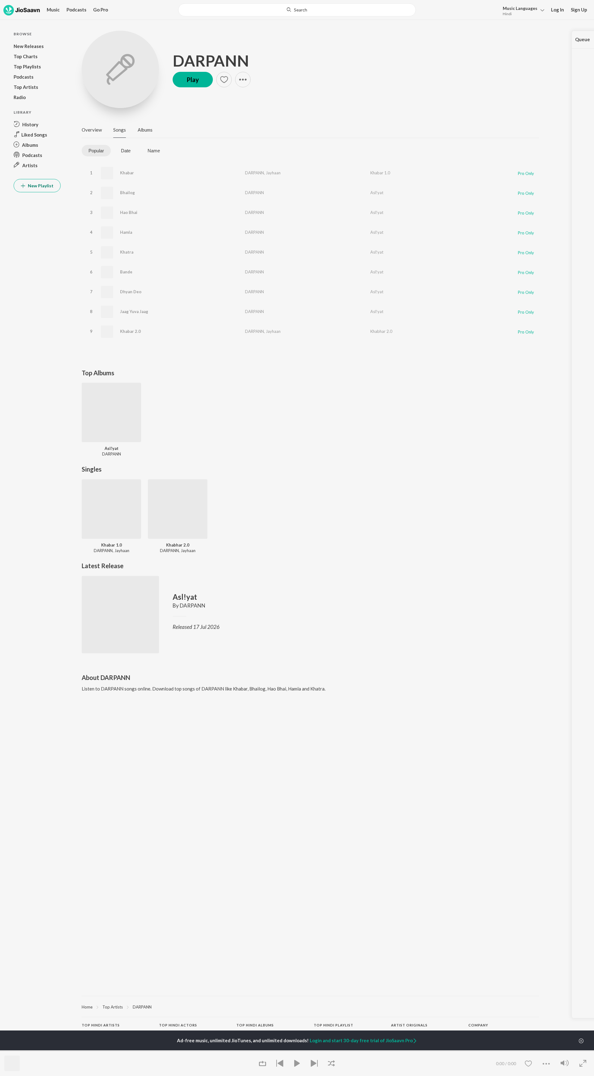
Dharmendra (170, 1050)
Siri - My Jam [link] (402, 1050)
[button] (521, 10)
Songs (119, 130)
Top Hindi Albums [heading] (255, 1025)
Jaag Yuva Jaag (134, 311)
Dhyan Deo (130, 291)
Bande (126, 271)
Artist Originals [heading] (409, 1025)
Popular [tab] (96, 150)
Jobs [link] (472, 1050)
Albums (145, 130)
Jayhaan (273, 172)
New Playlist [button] (40, 185)
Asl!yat (376, 192)
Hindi (507, 14)
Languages (520, 8)
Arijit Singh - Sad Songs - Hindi (341, 1050)
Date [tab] (126, 150)
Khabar (127, 172)
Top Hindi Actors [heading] (178, 1025)
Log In (557, 9)
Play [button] (193, 79)
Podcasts (76, 9)
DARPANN (211, 60)
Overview (92, 130)
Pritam (88, 1050)
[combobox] (297, 10)
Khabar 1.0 (380, 172)
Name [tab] (154, 150)
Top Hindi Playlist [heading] (333, 1025)
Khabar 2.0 (130, 331)
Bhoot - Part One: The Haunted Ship (268, 1050)
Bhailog (127, 192)
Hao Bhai (128, 212)
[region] (310, 1006)
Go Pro (100, 9)
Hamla (126, 232)
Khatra (126, 252)
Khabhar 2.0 (381, 331)
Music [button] (53, 9)
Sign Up (579, 9)
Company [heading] (478, 1025)
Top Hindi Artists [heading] (101, 1025)
